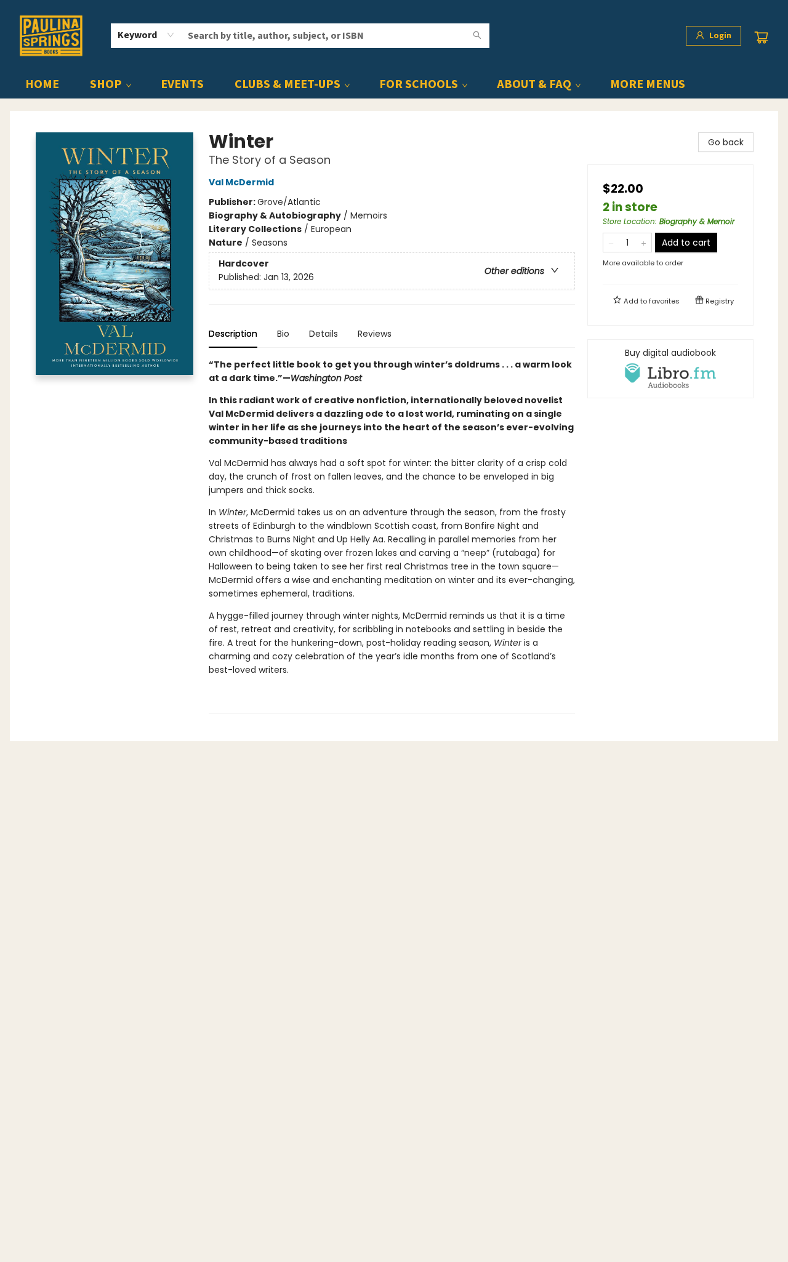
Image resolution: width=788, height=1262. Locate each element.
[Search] (477, 35)
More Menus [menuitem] (647, 84)
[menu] (394, 84)
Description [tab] (233, 334)
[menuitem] (42, 84)
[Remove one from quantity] (611, 242)
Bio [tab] (283, 334)
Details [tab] (323, 334)
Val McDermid (241, 182)
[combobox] (146, 35)
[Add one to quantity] (643, 242)
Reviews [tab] (375, 334)
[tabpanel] (392, 536)
